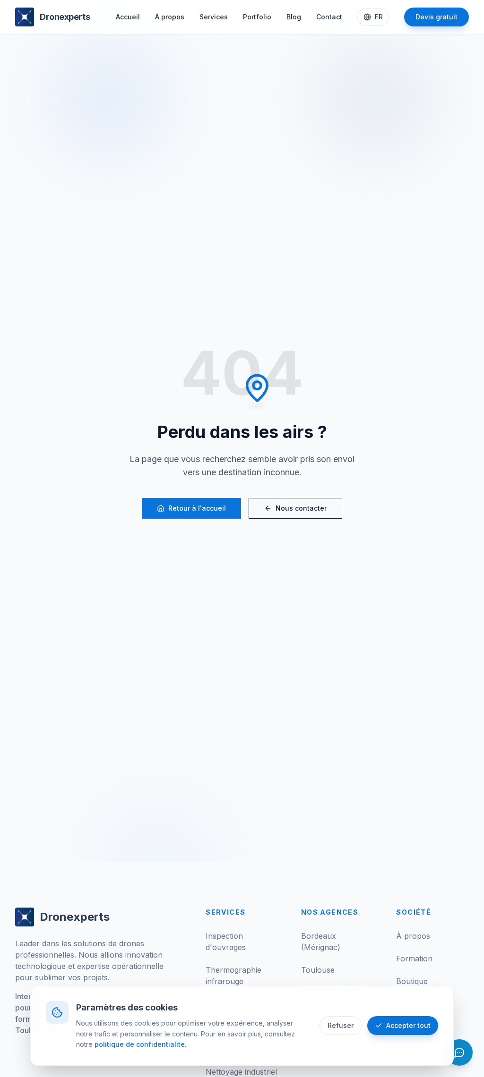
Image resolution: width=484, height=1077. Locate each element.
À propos (169, 17)
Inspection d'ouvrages (226, 941)
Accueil (128, 17)
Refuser (341, 1025)
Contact (329, 17)
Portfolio (257, 17)
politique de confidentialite (140, 1044)
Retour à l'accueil (197, 508)
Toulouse (318, 970)
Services (213, 17)
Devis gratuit (436, 17)
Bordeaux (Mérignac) (320, 941)
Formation (414, 958)
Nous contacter (301, 508)
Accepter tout (408, 1025)
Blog (293, 17)
